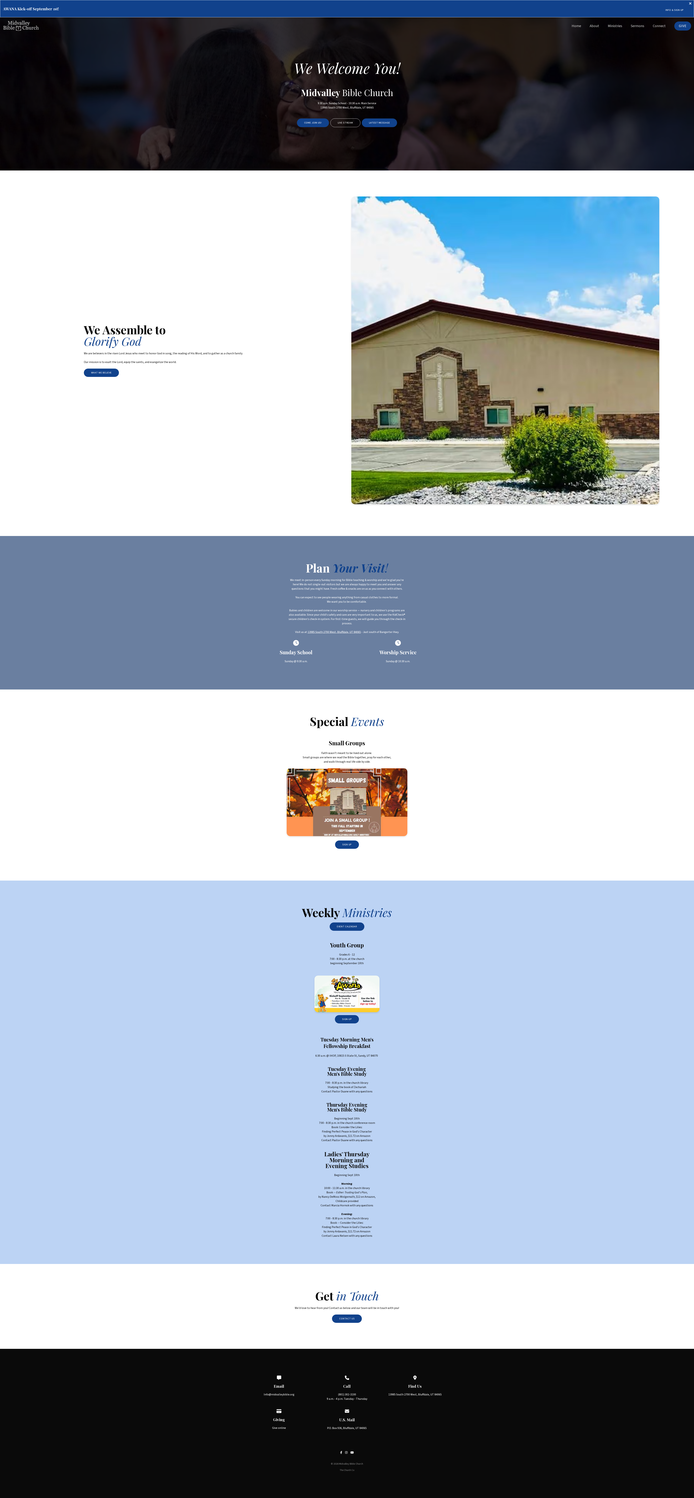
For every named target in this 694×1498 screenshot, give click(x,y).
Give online (279, 1428)
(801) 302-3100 (347, 1395)
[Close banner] (690, 4)
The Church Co (347, 1470)
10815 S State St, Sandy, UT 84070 (357, 1056)
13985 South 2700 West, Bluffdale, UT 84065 (347, 108)
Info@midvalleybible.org (279, 1395)
